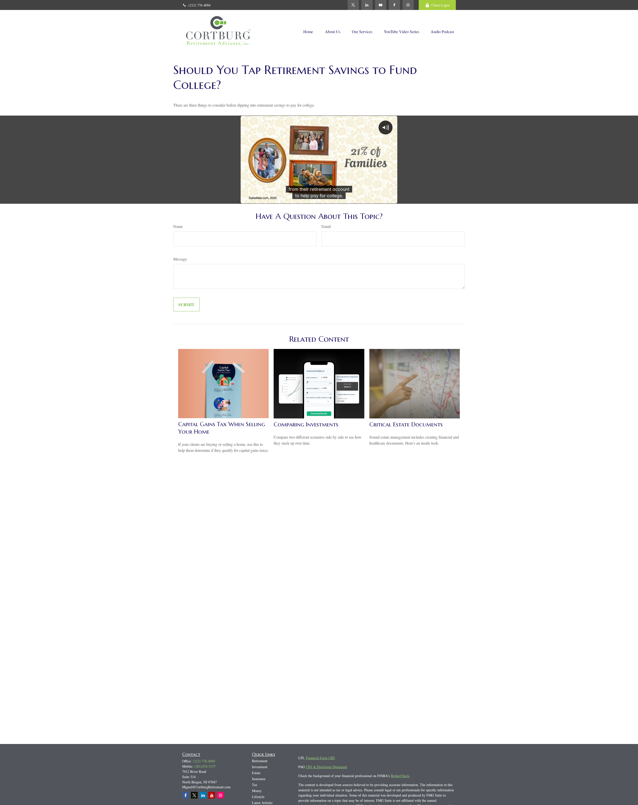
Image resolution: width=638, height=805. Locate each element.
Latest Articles (262, 802)
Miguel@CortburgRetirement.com (206, 787)
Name (178, 226)
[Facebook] (394, 5)
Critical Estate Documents (406, 424)
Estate (256, 772)
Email (326, 226)
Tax (254, 784)
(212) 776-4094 (199, 5)
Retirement (259, 760)
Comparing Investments (306, 424)
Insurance (258, 778)
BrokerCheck (400, 775)
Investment (259, 766)
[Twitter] (353, 5)
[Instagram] (220, 795)
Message (180, 259)
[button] (308, 31)
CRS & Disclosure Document (326, 766)
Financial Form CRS (320, 757)
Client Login (440, 5)
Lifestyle (258, 796)
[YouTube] (380, 5)
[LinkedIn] (367, 5)
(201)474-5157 (205, 766)
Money (257, 790)
